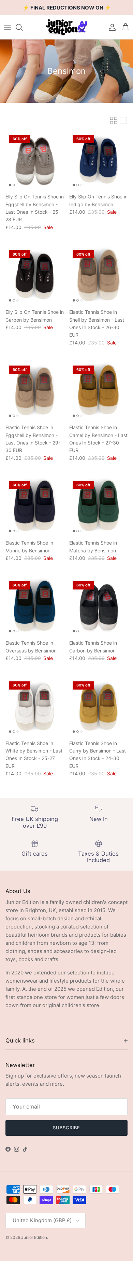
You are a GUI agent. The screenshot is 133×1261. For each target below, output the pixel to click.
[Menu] (7, 27)
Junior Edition (34, 1237)
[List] (123, 120)
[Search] (22, 27)
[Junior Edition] (66, 27)
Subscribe (66, 1127)
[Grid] (113, 120)
